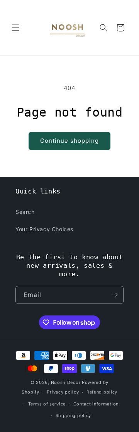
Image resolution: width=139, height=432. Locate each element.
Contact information (96, 404)
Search (25, 211)
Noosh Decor (66, 382)
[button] (15, 27)
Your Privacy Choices (44, 229)
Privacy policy (63, 392)
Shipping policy (74, 415)
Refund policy (101, 392)
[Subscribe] (114, 295)
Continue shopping (69, 140)
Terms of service (47, 404)
